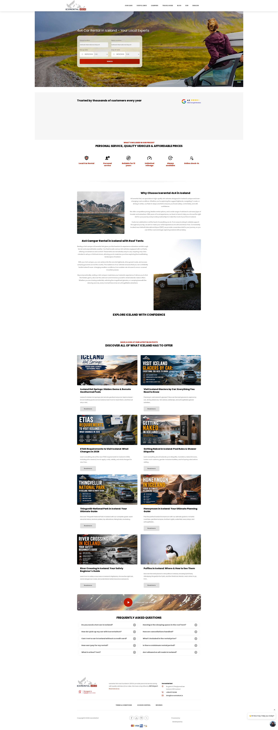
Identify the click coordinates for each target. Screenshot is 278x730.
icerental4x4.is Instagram (141, 718)
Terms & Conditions (124, 705)
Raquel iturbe (87, 124)
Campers (154, 6)
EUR (186, 6)
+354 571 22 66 (171, 692)
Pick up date (84, 50)
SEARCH (110, 61)
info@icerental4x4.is (174, 696)
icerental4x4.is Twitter (146, 718)
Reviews (159, 705)
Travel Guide (167, 6)
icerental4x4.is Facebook (131, 718)
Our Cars (128, 6)
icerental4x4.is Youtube (136, 718)
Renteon (186, 718)
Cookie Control (144, 705)
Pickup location (85, 40)
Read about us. (114, 689)
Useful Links (142, 6)
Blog (179, 6)
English (195, 6)
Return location (116, 40)
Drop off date (115, 50)
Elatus (189, 722)
